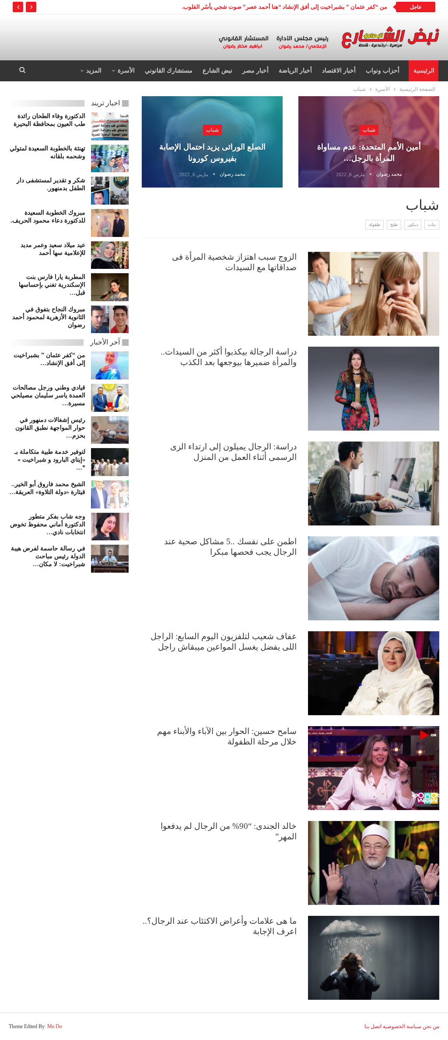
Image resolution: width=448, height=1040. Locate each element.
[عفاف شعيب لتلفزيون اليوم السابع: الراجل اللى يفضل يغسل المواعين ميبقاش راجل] (373, 673)
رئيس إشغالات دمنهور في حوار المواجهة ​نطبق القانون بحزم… (50, 428)
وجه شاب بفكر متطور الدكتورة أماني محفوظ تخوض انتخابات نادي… (47, 524)
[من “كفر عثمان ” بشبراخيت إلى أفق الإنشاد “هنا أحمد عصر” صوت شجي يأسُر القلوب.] (110, 365)
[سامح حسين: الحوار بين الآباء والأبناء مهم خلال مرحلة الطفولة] (373, 768)
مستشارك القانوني (168, 70)
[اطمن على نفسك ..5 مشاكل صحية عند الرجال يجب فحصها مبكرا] (373, 578)
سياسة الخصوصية (402, 1026)
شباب (369, 130)
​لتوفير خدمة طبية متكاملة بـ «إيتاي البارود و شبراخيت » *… (49, 460)
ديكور (413, 224)
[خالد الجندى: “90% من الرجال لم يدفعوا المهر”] (373, 863)
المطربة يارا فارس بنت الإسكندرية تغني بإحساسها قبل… (52, 285)
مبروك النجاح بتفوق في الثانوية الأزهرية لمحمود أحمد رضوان (48, 317)
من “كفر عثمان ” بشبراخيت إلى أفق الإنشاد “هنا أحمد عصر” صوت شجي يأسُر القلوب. (284, 6)
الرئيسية (423, 70)
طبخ (394, 224)
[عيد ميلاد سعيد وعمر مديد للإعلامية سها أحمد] (110, 255)
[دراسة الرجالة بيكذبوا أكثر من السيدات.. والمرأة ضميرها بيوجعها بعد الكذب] (373, 389)
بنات (432, 224)
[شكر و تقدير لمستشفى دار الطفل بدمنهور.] (110, 191)
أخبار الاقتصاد (339, 70)
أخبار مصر (255, 70)
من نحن (431, 1026)
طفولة (374, 224)
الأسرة (126, 70)
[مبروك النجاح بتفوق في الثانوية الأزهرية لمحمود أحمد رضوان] (110, 320)
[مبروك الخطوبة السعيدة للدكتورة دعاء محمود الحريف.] (110, 223)
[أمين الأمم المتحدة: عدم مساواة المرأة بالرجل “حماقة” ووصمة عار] (369, 142)
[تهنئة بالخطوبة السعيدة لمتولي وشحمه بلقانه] (110, 159)
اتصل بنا (373, 1026)
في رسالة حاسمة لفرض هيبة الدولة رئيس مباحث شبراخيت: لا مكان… (48, 556)
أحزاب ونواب (382, 70)
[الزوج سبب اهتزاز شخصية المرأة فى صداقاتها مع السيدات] (373, 294)
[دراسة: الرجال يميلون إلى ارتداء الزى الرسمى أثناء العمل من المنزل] (373, 483)
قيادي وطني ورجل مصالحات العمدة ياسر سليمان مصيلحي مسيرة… (48, 395)
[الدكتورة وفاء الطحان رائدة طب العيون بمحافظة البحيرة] (110, 126)
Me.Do (54, 1026)
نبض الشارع (217, 70)
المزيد (94, 70)
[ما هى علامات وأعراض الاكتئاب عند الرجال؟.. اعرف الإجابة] (373, 958)
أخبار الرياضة (295, 70)
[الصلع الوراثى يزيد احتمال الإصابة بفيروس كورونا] (212, 142)
